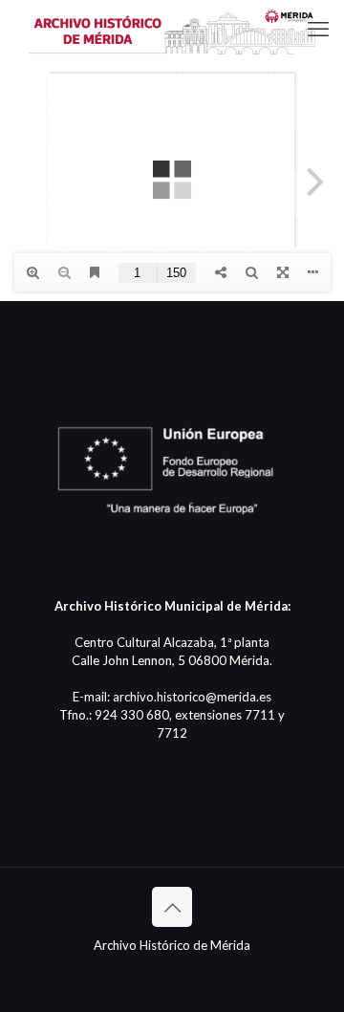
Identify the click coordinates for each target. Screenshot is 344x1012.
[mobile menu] (318, 28)
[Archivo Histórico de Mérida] (172, 29)
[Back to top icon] (172, 907)
